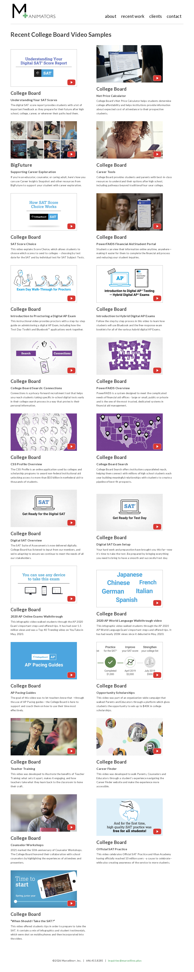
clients (155, 16)
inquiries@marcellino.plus (125, 960)
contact (174, 16)
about (110, 16)
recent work (133, 16)
